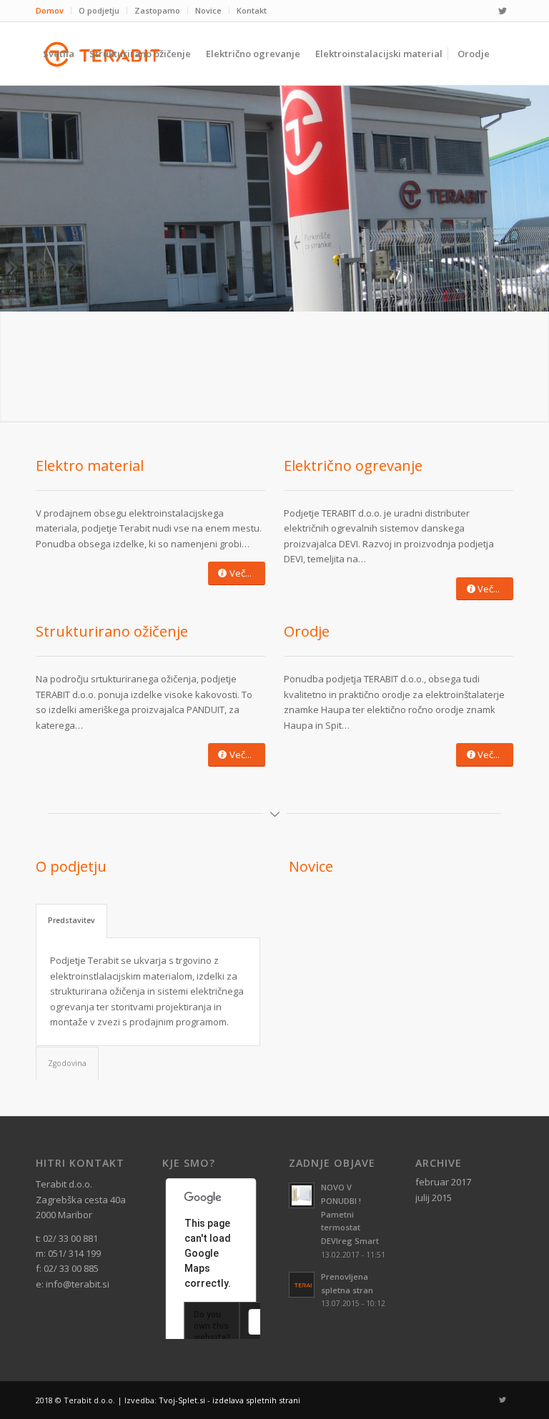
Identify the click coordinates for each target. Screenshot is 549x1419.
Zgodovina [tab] (67, 1063)
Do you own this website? (212, 1326)
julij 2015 (433, 1197)
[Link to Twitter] (502, 10)
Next (491, 961)
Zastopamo (157, 10)
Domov (50, 10)
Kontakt (252, 10)
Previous (310, 961)
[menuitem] (53, 10)
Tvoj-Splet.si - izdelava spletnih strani (229, 1400)
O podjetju (99, 10)
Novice (208, 10)
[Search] (47, 116)
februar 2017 (443, 1181)
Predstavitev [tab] (71, 920)
